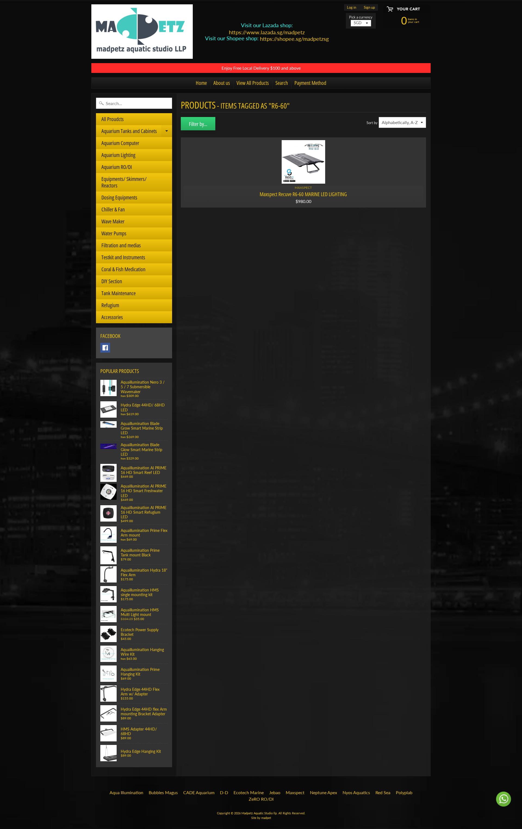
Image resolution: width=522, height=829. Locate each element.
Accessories (112, 317)
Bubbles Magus (163, 792)
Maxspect (295, 792)
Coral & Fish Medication (123, 269)
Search (281, 83)
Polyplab (404, 792)
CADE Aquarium (199, 792)
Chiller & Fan (113, 209)
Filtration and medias (121, 245)
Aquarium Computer (120, 143)
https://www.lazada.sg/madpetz (267, 32)
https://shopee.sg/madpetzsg (294, 38)
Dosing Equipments (119, 197)
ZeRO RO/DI (261, 799)
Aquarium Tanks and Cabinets (136, 132)
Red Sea (382, 792)
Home (201, 83)
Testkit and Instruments (123, 257)
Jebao (274, 792)
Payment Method (310, 83)
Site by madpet (261, 817)
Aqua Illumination (126, 792)
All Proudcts (112, 119)
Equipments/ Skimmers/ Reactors (124, 182)
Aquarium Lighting (118, 155)
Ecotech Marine (249, 792)
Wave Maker (113, 221)
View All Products (253, 83)
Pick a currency (360, 17)
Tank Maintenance (118, 293)
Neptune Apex (323, 792)
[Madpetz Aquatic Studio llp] (142, 31)
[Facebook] (105, 348)
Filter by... (198, 124)
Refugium (110, 305)
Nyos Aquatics (356, 792)
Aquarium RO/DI (116, 167)
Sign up (369, 7)
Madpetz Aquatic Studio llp (259, 813)
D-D (224, 792)
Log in (351, 7)
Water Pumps (113, 233)
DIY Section (111, 281)
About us (221, 83)
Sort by (372, 123)
